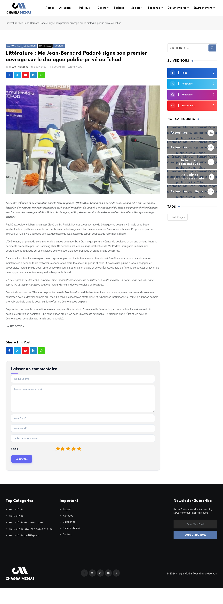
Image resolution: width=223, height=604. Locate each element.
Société (135, 8)
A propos (68, 515)
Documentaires (177, 8)
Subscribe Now (195, 535)
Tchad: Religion (177, 217)
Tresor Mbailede (18, 67)
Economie (154, 8)
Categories (69, 521)
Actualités (65, 8)
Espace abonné (71, 528)
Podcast (119, 8)
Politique (84, 8)
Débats (101, 8)
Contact (67, 534)
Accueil (50, 8)
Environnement (203, 8)
